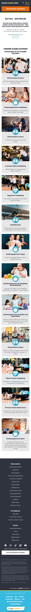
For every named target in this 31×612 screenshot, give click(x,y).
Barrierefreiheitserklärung (15, 601)
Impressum (9, 596)
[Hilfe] (23, 3)
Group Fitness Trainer (16, 490)
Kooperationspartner (15, 528)
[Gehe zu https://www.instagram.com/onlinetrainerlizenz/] (10, 545)
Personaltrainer (15, 484)
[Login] (26, 3)
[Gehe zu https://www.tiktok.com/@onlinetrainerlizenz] (15, 545)
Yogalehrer (15, 499)
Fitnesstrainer (15, 481)
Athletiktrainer (15, 487)
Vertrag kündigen (15, 604)
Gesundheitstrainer (15, 493)
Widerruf (17, 599)
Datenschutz (9, 599)
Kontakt (21, 596)
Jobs (16, 596)
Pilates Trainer (15, 502)
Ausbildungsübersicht (15, 467)
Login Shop (15, 514)
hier (14, 580)
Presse (15, 531)
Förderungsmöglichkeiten (15, 476)
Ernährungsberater (15, 496)
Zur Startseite (15, 36)
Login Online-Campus (15, 517)
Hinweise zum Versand (15, 479)
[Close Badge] (24, 607)
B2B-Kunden (15, 540)
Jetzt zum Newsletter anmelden (15, 552)
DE (26, 4)
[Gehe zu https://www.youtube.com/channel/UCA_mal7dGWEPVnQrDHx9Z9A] (25, 545)
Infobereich (15, 470)
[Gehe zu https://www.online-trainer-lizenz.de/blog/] (20, 545)
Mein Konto (15, 38)
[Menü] (28, 3)
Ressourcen (15, 534)
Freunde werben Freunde (15, 520)
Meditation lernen (15, 505)
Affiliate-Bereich (15, 537)
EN (28, 4)
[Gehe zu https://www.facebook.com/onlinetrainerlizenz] (5, 545)
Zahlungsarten (15, 473)
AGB (23, 599)
